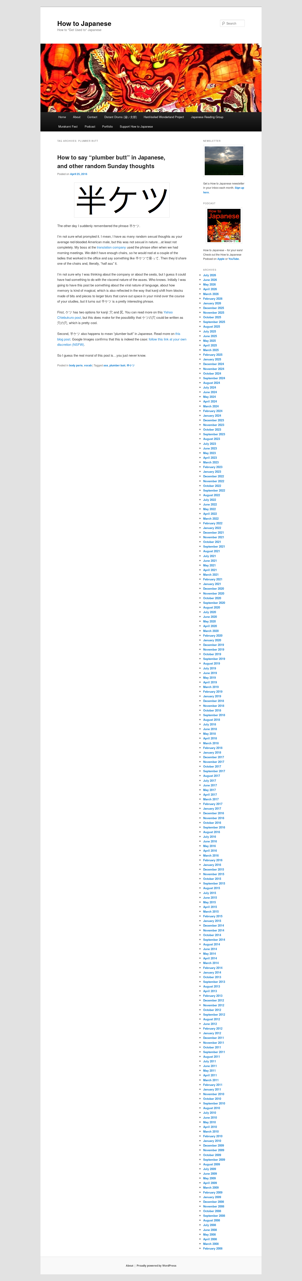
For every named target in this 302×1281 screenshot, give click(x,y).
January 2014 (212, 972)
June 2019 (210, 673)
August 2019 (211, 663)
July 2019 (209, 668)
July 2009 (209, 1169)
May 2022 (209, 509)
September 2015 (214, 883)
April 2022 (210, 513)
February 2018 (212, 748)
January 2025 (212, 359)
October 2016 (212, 822)
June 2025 (210, 336)
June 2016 (210, 841)
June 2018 (210, 729)
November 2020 (213, 593)
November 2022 (213, 481)
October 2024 (212, 373)
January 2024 (212, 415)
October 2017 (212, 766)
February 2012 (212, 1028)
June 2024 (210, 392)
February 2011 (212, 1085)
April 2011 (210, 1075)
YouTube (233, 259)
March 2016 (211, 855)
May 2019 (209, 677)
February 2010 (212, 1136)
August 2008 (211, 1220)
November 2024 (213, 369)
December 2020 (213, 588)
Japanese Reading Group (207, 117)
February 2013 (212, 995)
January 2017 (212, 808)
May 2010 (209, 1122)
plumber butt (117, 365)
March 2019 (211, 687)
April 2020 (210, 626)
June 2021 (210, 560)
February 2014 (212, 968)
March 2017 (211, 799)
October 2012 (212, 1010)
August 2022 (211, 495)
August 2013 (211, 986)
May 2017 (209, 790)
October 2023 (212, 429)
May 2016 (209, 846)
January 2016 (212, 865)
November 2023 (213, 425)
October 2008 (212, 1211)
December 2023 (213, 420)
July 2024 (209, 387)
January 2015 (212, 921)
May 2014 (209, 953)
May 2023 (209, 453)
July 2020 (209, 612)
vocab (88, 365)
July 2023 (209, 443)
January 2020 (212, 640)
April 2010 (210, 1127)
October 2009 (212, 1155)
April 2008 (210, 1239)
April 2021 (210, 570)
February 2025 (212, 354)
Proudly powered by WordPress (156, 1265)
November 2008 (213, 1206)
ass (105, 365)
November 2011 (213, 1042)
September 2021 (214, 546)
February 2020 (212, 635)
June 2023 (210, 448)
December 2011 (213, 1038)
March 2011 (211, 1080)
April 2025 (210, 345)
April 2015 (210, 907)
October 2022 (212, 486)
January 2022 (212, 528)
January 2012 (212, 1033)
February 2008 (212, 1248)
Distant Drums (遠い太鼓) (120, 117)
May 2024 (209, 397)
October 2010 (212, 1098)
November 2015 (213, 874)
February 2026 (212, 298)
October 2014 (212, 935)
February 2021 (212, 579)
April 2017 (210, 794)
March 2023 (211, 462)
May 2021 (209, 565)
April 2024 (210, 401)
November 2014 (213, 930)
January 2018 (212, 752)
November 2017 (213, 762)
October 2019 (212, 654)
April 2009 (210, 1183)
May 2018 (209, 733)
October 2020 (212, 598)
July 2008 (209, 1225)
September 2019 (214, 659)
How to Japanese (84, 23)
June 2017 (210, 785)
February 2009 (212, 1192)
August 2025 (211, 326)
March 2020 (211, 631)
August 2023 (211, 439)
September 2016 (214, 827)
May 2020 (209, 621)
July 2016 (209, 836)
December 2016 (213, 813)
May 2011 (209, 1070)
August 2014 (211, 944)
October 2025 (212, 317)
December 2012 (213, 1000)
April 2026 (210, 289)
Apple (221, 259)
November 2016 (213, 818)
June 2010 (210, 1117)
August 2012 (211, 1019)
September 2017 (214, 771)
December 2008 (213, 1201)
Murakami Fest (68, 126)
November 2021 (213, 537)
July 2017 (209, 780)
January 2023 (212, 471)
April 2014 (210, 958)
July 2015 (209, 893)
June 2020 (210, 616)
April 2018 (210, 738)
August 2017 (211, 776)
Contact (92, 117)
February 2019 (212, 691)
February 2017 (212, 804)
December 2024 (213, 364)
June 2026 (210, 280)
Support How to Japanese (136, 126)
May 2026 (209, 284)
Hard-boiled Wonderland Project (164, 117)
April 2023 (210, 457)
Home (62, 117)
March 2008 (211, 1244)
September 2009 (214, 1159)
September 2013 (214, 982)
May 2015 (209, 902)
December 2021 (213, 532)
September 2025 (214, 322)
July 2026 (209, 275)
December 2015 (213, 869)
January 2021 (212, 584)
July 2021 (209, 556)
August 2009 (211, 1164)
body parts (76, 365)
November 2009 (213, 1150)
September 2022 (214, 490)
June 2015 (210, 897)
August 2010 (211, 1108)
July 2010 (209, 1112)
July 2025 (209, 331)
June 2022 (210, 504)
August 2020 (211, 607)
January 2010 (212, 1141)
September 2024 (214, 378)
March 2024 (211, 406)
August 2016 (211, 832)
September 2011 (214, 1052)
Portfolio (107, 126)
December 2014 (213, 925)
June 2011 (210, 1066)
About (76, 117)
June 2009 (210, 1173)
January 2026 (212, 303)
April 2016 (210, 850)
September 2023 (214, 434)
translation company (111, 247)
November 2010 (213, 1094)
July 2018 (209, 724)
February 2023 (212, 467)
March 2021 (211, 574)
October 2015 (212, 879)
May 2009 (209, 1178)
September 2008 (214, 1215)
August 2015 (211, 888)
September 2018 (214, 715)
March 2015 (211, 911)
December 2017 (213, 757)
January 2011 (212, 1089)
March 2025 (211, 350)
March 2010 (211, 1131)
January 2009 (212, 1197)
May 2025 (209, 340)
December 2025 (213, 308)
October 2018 (212, 710)
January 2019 (212, 696)
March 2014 (211, 963)
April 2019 (210, 682)
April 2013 (210, 991)
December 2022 (213, 476)
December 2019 (213, 645)
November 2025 (213, 312)
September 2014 (214, 939)
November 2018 (213, 706)
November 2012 (213, 1005)
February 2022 (212, 523)
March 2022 (211, 518)
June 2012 (210, 1024)
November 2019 (213, 649)
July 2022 (209, 500)
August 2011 (211, 1056)
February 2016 (212, 860)
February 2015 (212, 916)
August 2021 (211, 551)
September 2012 (214, 1014)
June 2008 (210, 1230)
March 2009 (211, 1187)
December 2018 (213, 701)
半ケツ (131, 365)
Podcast (90, 126)
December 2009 (213, 1145)
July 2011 (209, 1061)
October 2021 (212, 542)
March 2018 (211, 743)
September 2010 (214, 1103)
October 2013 (212, 977)
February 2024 (212, 411)
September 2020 (214, 603)
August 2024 (211, 383)
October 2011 (212, 1047)
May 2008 (209, 1234)
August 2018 (211, 719)
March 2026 (211, 294)
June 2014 (210, 949)
